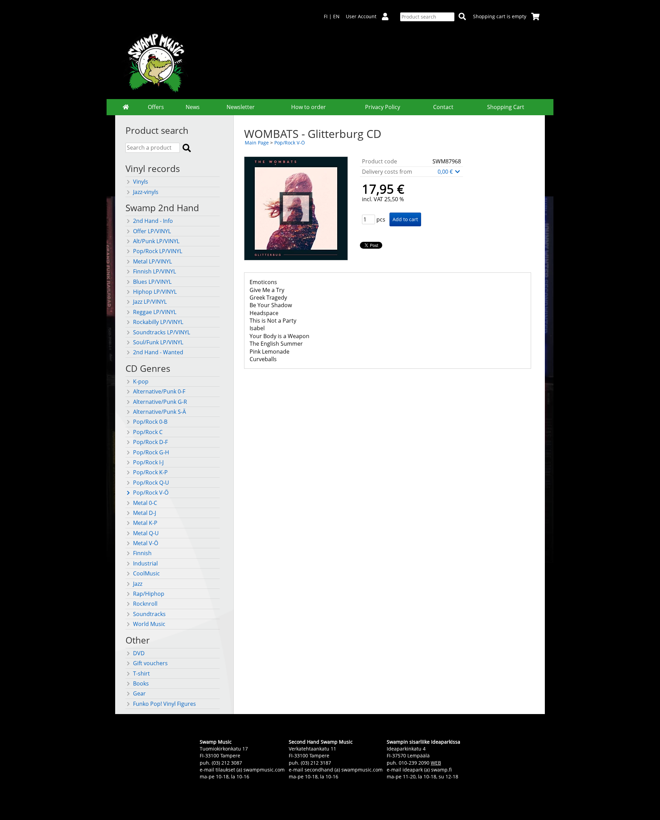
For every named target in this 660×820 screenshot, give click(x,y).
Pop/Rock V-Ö (150, 492)
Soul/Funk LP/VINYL (158, 342)
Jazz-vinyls (145, 192)
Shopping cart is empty (499, 16)
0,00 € (446, 171)
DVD (139, 653)
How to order (308, 107)
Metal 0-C (145, 503)
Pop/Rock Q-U (151, 482)
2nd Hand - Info (153, 221)
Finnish (142, 553)
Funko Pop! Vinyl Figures (164, 704)
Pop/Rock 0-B (150, 421)
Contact (443, 107)
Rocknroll (145, 603)
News (193, 107)
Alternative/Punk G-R (160, 402)
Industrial (145, 563)
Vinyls (140, 181)
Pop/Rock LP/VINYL (157, 251)
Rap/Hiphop (148, 593)
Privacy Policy (382, 107)
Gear (139, 693)
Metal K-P (145, 523)
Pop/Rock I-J (148, 462)
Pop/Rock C (148, 432)
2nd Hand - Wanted (158, 352)
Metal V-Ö (145, 543)
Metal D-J (144, 513)
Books (141, 683)
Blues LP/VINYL (152, 281)
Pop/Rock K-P (150, 472)
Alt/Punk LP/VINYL (156, 241)
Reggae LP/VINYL (154, 312)
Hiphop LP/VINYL (155, 291)
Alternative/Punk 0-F (159, 391)
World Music (149, 624)
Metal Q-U (146, 533)
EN (336, 16)
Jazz (137, 583)
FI (326, 16)
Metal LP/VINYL (152, 261)
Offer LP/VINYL (152, 231)
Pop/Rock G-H (151, 452)
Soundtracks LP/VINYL (161, 332)
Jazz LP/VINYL (150, 301)
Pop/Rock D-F (150, 442)
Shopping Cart (505, 107)
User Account (361, 16)
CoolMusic (146, 573)
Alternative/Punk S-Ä (159, 412)
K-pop (140, 381)
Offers (156, 107)
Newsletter (241, 107)
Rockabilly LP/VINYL (158, 322)
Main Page (257, 142)
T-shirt (141, 673)
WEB (436, 762)
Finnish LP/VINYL (154, 271)
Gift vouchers (150, 663)
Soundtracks (149, 614)
